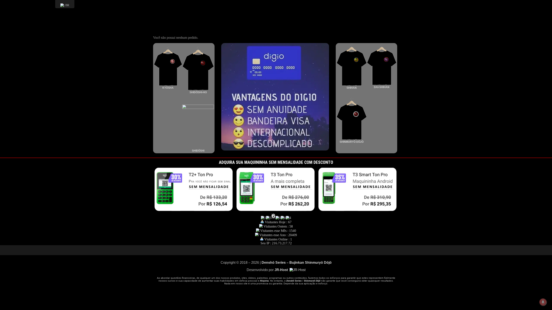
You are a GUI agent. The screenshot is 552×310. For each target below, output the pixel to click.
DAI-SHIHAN (381, 87)
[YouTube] (263, 250)
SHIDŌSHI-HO (198, 92)
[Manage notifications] (543, 302)
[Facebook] (282, 250)
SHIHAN (352, 87)
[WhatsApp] (289, 250)
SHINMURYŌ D (349, 141)
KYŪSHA (168, 87)
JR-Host (281, 270)
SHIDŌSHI (198, 150)
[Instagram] (276, 250)
